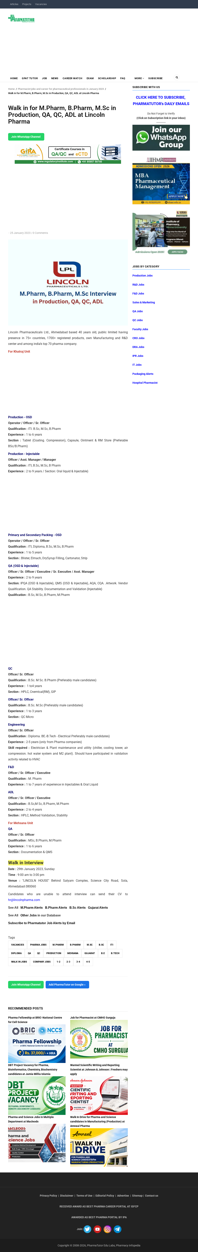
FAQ (122, 78)
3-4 (78, 961)
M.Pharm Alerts (31, 907)
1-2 (58, 961)
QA (29, 953)
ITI (111, 944)
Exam (90, 78)
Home (14, 78)
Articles (14, 4)
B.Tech (115, 953)
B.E (103, 953)
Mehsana (72, 953)
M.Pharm (58, 944)
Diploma (16, 953)
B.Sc (101, 944)
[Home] (21, 18)
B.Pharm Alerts (56, 907)
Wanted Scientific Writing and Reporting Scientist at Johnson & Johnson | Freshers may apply (99, 1070)
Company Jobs (41, 961)
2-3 (68, 961)
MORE (138, 78)
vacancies (17, 944)
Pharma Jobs (38, 944)
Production (53, 953)
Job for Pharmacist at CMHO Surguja (92, 1017)
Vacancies (41, 4)
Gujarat (89, 953)
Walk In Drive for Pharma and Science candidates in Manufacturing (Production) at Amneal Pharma (97, 1121)
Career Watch (72, 78)
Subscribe (155, 78)
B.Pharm (75, 944)
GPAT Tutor (30, 78)
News (54, 78)
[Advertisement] (114, 39)
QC (38, 953)
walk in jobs (19, 961)
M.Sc (90, 944)
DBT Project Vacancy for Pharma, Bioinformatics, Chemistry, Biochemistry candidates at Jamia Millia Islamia (32, 1070)
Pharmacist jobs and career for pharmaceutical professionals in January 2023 (61, 88)
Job (44, 78)
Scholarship (107, 78)
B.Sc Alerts (77, 907)
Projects (26, 4)
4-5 (88, 961)
